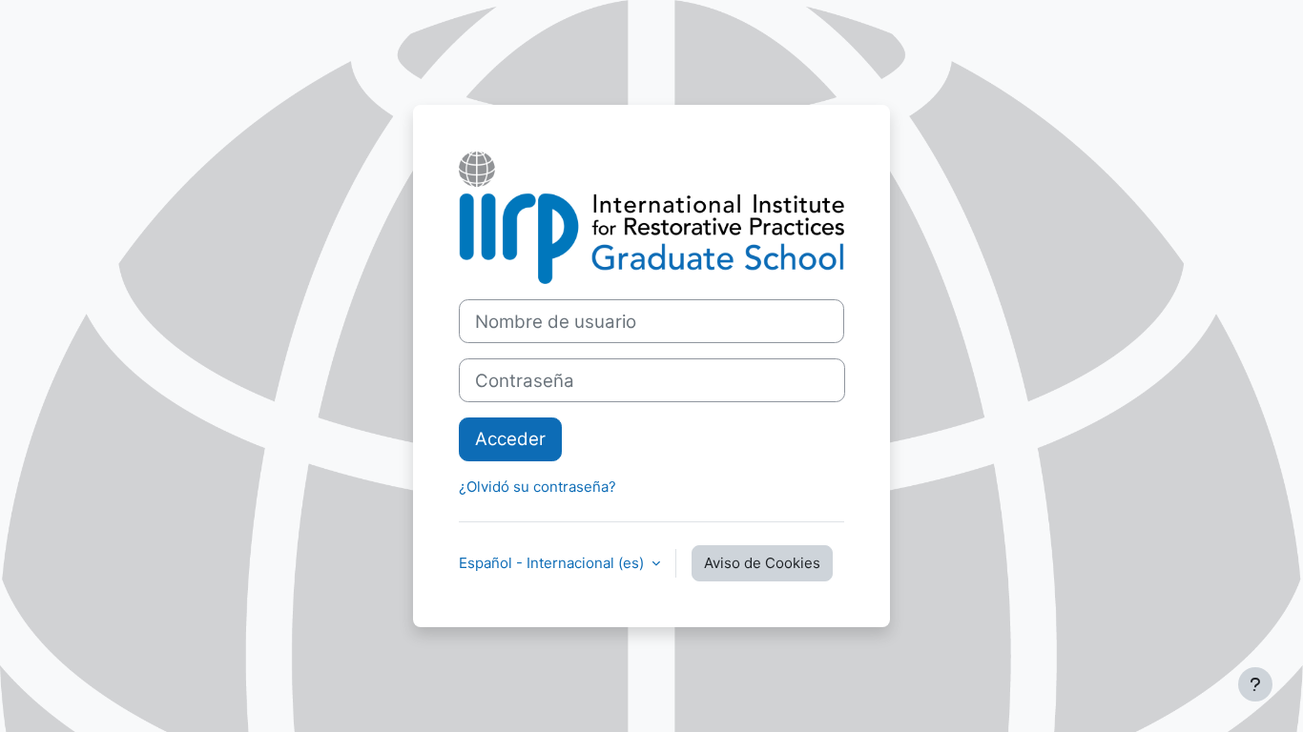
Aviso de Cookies (762, 563)
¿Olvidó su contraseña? (537, 487)
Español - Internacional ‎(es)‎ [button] (553, 563)
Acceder (510, 439)
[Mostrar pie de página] (1255, 684)
